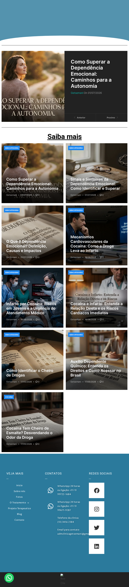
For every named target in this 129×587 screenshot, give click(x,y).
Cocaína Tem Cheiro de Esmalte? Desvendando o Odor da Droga (29, 433)
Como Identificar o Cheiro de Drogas (29, 372)
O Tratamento (18, 502)
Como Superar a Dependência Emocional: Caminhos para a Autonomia (32, 184)
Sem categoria (11, 148)
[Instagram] (96, 509)
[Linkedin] (96, 546)
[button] (9, 578)
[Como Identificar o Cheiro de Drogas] (32, 360)
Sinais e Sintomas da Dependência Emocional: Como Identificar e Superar (95, 184)
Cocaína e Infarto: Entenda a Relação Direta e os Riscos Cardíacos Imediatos (96, 308)
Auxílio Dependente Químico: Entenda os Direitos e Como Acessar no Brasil (95, 368)
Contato (19, 520)
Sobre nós (19, 491)
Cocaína (9, 397)
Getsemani (11, 195)
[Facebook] (96, 490)
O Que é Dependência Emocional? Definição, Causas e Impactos (26, 246)
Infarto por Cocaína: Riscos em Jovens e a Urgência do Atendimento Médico (31, 308)
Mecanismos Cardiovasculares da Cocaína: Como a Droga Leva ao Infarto (92, 244)
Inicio (19, 485)
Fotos (19, 497)
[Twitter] (96, 527)
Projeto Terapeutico (19, 508)
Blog (19, 514)
